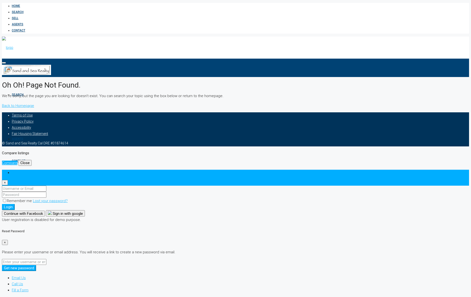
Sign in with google (67, 213)
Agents (17, 24)
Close (25, 163)
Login (8, 207)
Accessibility (21, 127)
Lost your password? (50, 201)
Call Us (17, 284)
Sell (15, 18)
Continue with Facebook (23, 213)
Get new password (19, 268)
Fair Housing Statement (30, 134)
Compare (9, 163)
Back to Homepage (18, 105)
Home (16, 6)
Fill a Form (20, 290)
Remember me (20, 201)
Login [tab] (16, 172)
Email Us (19, 278)
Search (18, 12)
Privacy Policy (23, 121)
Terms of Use (22, 115)
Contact (18, 30)
